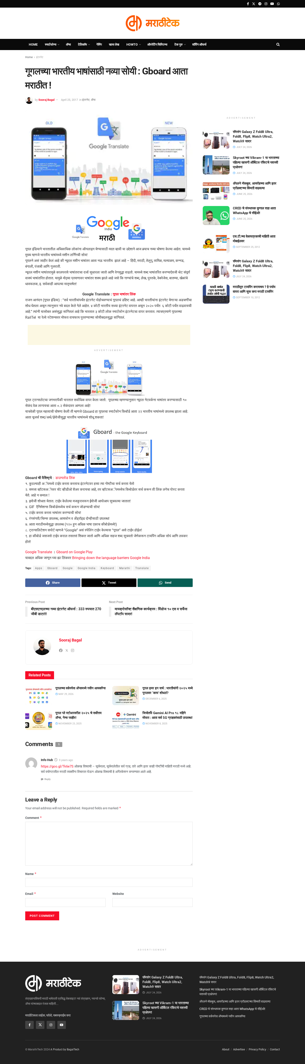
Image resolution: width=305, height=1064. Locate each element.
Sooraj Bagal (46, 99)
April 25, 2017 (69, 99)
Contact (275, 1049)
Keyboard (107, 568)
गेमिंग (99, 44)
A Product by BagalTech (64, 1049)
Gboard (52, 568)
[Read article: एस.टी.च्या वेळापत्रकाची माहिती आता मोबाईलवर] (216, 243)
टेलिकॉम (82, 44)
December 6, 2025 (156, 698)
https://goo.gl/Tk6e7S (57, 766)
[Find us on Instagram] (266, 4)
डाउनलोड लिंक (65, 478)
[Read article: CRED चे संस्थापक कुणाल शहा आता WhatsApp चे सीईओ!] (216, 215)
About (225, 1049)
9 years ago (66, 760)
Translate (142, 568)
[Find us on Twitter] (253, 4)
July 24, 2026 (243, 276)
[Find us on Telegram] (259, 4)
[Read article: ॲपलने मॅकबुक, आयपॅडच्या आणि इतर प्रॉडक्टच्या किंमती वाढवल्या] (216, 190)
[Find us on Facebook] (248, 4)
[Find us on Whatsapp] (278, 4)
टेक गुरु (178, 44)
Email (30, 894)
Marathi (124, 568)
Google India (87, 568)
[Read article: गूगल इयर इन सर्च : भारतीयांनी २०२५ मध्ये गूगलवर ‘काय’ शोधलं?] (125, 695)
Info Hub (47, 760)
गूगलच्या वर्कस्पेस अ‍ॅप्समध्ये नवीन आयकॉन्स (80, 688)
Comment (33, 818)
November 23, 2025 (69, 723)
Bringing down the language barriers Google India (111, 558)
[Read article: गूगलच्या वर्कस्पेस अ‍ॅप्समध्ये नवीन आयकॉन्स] (38, 695)
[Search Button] (278, 44)
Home (33, 44)
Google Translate (38, 552)
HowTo (132, 44)
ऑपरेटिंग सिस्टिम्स (157, 44)
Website (118, 894)
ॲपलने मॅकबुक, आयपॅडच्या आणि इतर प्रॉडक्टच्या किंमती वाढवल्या (234, 1001)
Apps (38, 568)
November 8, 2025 (156, 723)
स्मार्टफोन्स (50, 44)
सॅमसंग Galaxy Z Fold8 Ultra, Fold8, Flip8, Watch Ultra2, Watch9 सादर (253, 136)
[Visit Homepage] (152, 23)
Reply (47, 779)
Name (31, 874)
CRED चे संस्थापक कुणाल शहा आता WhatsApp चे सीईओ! (232, 1009)
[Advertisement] (109, 335)
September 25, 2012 (247, 246)
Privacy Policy (257, 1049)
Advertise (239, 1049)
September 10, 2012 (247, 297)
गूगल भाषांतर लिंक (124, 294)
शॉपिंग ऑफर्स (199, 44)
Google (68, 568)
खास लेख (114, 44)
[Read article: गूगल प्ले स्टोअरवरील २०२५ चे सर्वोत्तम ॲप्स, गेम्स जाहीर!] (38, 720)
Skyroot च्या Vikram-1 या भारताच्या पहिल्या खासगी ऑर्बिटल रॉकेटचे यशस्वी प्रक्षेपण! (256, 162)
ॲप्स (68, 44)
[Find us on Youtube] (272, 4)
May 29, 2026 (65, 694)
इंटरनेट (39, 57)
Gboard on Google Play (74, 552)
